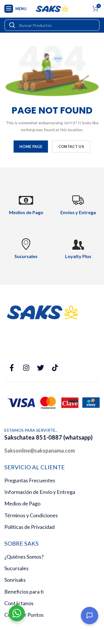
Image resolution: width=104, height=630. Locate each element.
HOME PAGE (30, 146)
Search (12, 25)
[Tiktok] (55, 368)
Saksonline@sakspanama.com (39, 450)
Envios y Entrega (78, 212)
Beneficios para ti (24, 591)
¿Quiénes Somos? (24, 556)
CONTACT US (71, 146)
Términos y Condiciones (31, 515)
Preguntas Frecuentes (29, 480)
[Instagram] (26, 368)
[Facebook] (11, 368)
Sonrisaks (15, 580)
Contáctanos (19, 603)
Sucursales (16, 568)
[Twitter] (40, 368)
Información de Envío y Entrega (39, 492)
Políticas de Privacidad (29, 527)
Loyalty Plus (78, 256)
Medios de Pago (22, 503)
